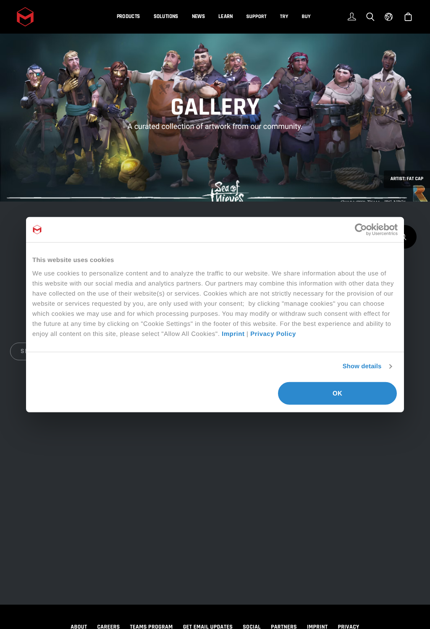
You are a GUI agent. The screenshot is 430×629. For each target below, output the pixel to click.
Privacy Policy (273, 333)
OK (337, 392)
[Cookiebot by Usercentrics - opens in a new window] (361, 229)
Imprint (233, 333)
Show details (362, 366)
